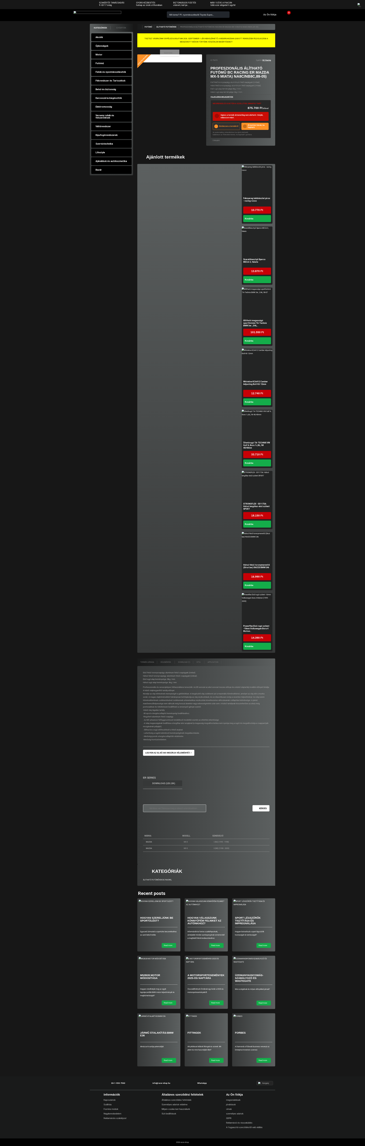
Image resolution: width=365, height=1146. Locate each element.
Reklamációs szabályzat (115, 1118)
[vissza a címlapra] (139, 27)
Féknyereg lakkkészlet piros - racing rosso (256, 199)
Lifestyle (100, 152)
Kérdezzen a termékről (228, 126)
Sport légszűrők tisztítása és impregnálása (248, 920)
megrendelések (233, 1100)
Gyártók (121, 28)
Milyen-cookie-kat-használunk (176, 1109)
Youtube (351, 5)
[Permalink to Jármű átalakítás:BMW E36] (159, 1016)
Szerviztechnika (104, 143)
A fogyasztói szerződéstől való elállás (244, 1127)
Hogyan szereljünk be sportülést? (156, 919)
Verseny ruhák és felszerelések (105, 116)
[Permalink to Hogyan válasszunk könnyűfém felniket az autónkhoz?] (206, 903)
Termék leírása (147, 662)
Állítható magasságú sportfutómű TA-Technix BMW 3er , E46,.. (255, 323)
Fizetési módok (111, 1109)
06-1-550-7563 (138, 14)
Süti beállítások (169, 1113)
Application (213, 662)
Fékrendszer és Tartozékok (110, 80)
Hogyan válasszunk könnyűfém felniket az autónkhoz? (204, 920)
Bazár (99, 169)
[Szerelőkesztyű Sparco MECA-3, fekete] (257, 241)
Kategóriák (100, 28)
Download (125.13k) (163, 783)
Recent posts (151, 893)
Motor (99, 54)
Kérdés (263, 808)
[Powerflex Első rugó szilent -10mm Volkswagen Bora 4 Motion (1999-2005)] (257, 608)
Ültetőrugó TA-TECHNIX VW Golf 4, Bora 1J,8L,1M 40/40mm (256, 445)
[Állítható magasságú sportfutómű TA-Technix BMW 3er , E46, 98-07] (257, 303)
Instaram (345, 5)
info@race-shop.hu (161, 1083)
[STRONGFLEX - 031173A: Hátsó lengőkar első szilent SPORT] (257, 486)
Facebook (339, 5)
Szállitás (108, 1104)
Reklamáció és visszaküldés (239, 1123)
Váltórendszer (103, 126)
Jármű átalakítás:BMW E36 (157, 1034)
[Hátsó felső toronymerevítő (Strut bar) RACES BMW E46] (257, 547)
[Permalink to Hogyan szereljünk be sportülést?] (159, 901)
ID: (211, 60)
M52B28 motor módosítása (150, 976)
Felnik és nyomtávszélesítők (111, 72)
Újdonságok (102, 46)
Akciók (99, 37)
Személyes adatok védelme (174, 1104)
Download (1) (184, 662)
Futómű (100, 63)
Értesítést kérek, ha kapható (256, 126)
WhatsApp (154, 14)
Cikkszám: (216, 140)
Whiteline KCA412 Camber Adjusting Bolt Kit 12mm (255, 382)
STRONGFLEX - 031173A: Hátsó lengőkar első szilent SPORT (256, 506)
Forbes (240, 1032)
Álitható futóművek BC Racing (157, 880)
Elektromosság (104, 106)
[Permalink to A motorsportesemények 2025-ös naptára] (206, 960)
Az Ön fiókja (269, 14)
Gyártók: (259, 60)
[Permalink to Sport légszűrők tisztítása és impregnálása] (254, 903)
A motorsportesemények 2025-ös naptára (205, 976)
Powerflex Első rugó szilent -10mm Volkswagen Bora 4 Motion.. (256, 628)
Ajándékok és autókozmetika (111, 161)
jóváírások (231, 1104)
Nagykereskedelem (112, 1113)
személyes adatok (234, 1113)
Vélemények (165, 662)
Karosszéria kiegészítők (109, 98)
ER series (149, 777)
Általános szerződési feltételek (176, 1100)
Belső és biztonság (106, 89)
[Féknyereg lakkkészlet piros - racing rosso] (257, 180)
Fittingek (194, 1032)
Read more (168, 945)
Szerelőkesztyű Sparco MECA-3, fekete (254, 260)
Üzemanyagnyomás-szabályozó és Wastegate (249, 978)
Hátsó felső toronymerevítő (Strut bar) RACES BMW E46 (256, 566)
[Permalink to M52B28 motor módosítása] (159, 958)
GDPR (228, 1118)
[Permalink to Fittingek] (206, 1016)
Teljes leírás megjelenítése (221, 97)
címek (229, 1109)
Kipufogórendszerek (107, 135)
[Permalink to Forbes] (254, 1016)
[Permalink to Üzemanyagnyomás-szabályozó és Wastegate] (254, 960)
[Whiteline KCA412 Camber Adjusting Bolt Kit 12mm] (257, 364)
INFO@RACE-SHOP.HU (146, 14)
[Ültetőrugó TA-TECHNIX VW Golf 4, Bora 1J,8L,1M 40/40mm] (257, 425)
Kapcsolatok (109, 1100)
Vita (198, 662)
